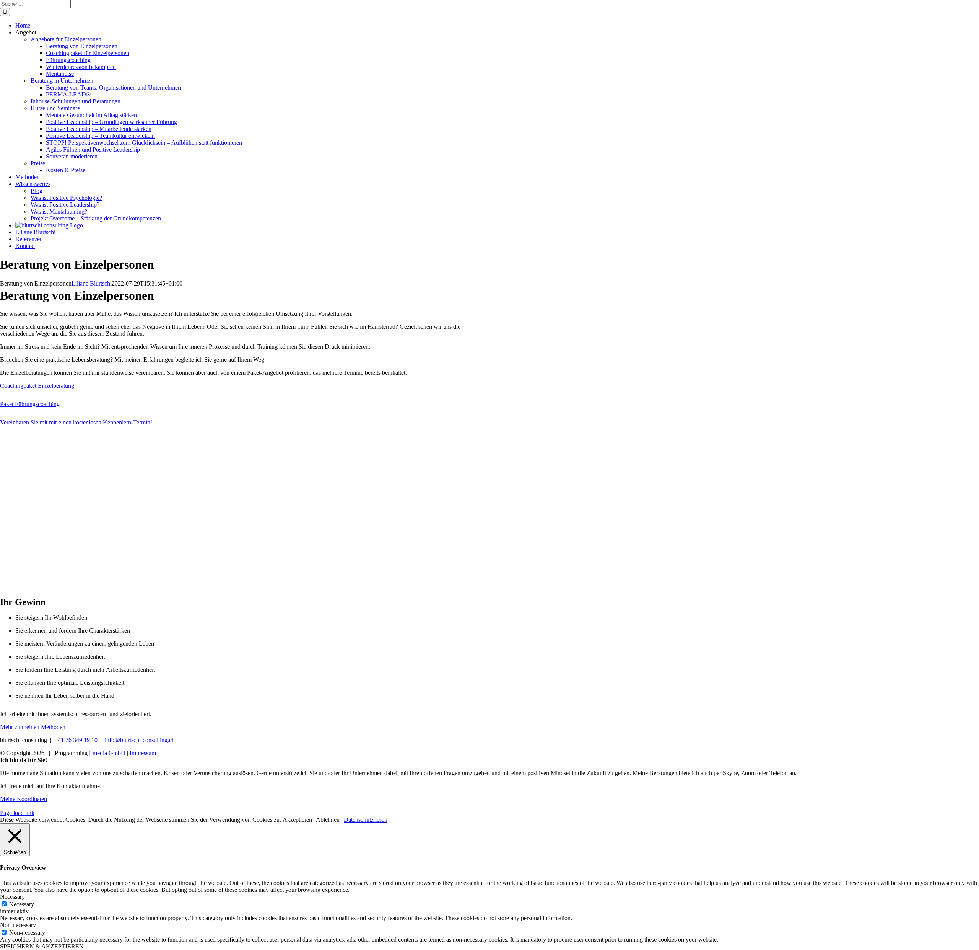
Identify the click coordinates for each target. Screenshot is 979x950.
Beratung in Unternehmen (62, 80)
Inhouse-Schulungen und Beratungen (75, 101)
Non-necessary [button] (18, 925)
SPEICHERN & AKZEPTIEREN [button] (42, 946)
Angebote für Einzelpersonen (66, 39)
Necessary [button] (12, 896)
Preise (38, 163)
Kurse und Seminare (55, 108)
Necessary (21, 904)
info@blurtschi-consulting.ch (140, 740)
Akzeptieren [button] (297, 819)
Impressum (143, 753)
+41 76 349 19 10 (76, 740)
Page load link (17, 813)
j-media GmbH (107, 753)
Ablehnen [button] (328, 819)
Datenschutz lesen (365, 819)
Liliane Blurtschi (92, 283)
